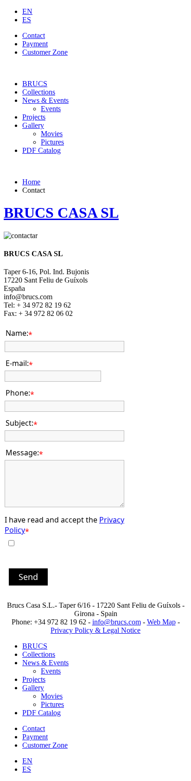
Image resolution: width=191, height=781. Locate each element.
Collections (38, 92)
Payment (35, 44)
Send (28, 576)
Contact (33, 35)
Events (51, 109)
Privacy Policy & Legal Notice (95, 630)
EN (27, 11)
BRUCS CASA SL (61, 212)
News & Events (45, 100)
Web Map (161, 622)
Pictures (52, 142)
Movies (52, 134)
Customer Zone (45, 52)
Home (31, 182)
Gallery (33, 125)
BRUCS (34, 84)
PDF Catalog (41, 150)
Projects (33, 117)
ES (26, 20)
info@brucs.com (116, 622)
